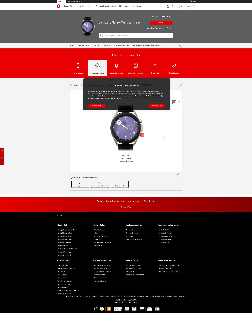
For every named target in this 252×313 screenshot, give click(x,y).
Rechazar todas (97, 106)
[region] (126, 94)
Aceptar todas (157, 106)
